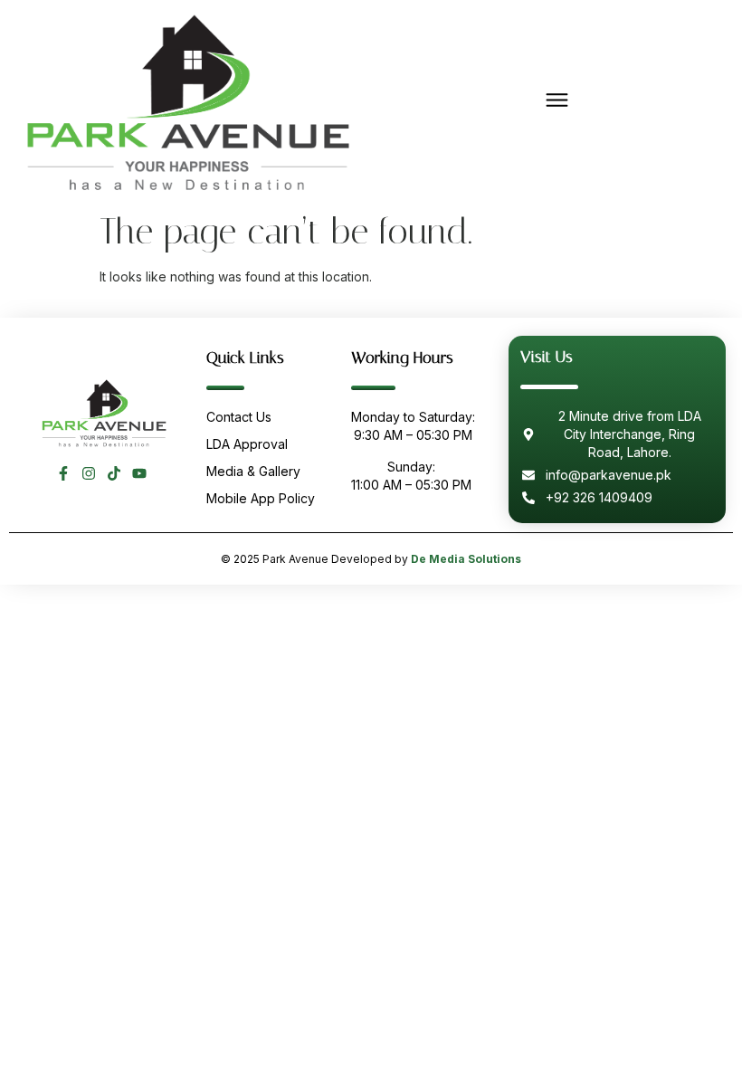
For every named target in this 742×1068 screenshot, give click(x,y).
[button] (556, 100)
